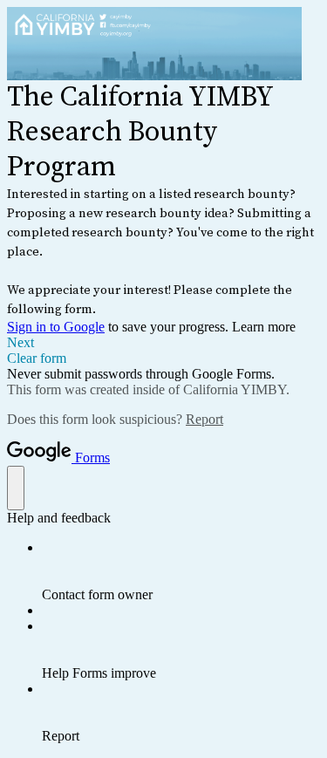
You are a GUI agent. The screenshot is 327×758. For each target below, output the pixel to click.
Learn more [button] (264, 326)
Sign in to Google (56, 326)
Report (204, 419)
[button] (163, 343)
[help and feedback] (15, 488)
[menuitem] (181, 571)
